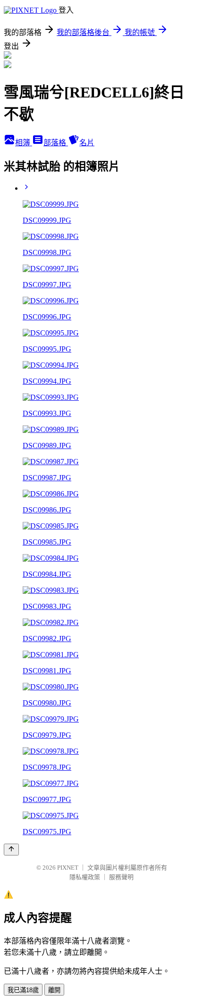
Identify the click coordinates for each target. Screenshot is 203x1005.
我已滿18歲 (23, 990)
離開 (54, 990)
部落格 (55, 143)
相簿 (23, 143)
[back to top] (11, 849)
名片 (86, 143)
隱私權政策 (84, 877)
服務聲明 (121, 877)
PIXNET (67, 867)
